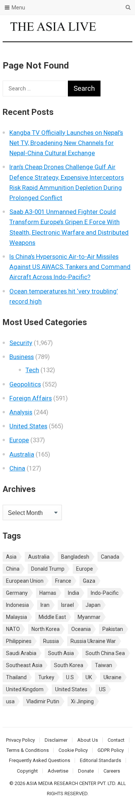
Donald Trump (47, 569)
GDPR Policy (111, 750)
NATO (13, 629)
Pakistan (112, 629)
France (63, 581)
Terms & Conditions (27, 750)
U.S (70, 677)
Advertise (58, 771)
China (17, 468)
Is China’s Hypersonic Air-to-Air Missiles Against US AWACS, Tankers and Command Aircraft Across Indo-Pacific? (69, 267)
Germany (17, 593)
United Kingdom (25, 689)
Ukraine (113, 677)
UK (89, 677)
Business (21, 356)
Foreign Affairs (30, 398)
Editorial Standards (100, 760)
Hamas (47, 593)
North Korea (46, 629)
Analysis (20, 412)
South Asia (61, 653)
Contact (116, 740)
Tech (32, 370)
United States (28, 426)
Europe (19, 440)
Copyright (27, 771)
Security (20, 343)
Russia (51, 641)
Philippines (19, 641)
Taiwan (103, 665)
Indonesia (17, 605)
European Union (25, 581)
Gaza (89, 581)
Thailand (16, 677)
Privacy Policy (20, 740)
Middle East (52, 617)
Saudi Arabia (21, 653)
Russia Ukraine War (93, 641)
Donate (86, 771)
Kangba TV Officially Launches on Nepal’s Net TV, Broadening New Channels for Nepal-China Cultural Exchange (66, 143)
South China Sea (105, 653)
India (73, 593)
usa (10, 701)
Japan (93, 605)
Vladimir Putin (42, 701)
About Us (87, 740)
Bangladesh (75, 557)
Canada (110, 557)
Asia (11, 557)
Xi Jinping (82, 701)
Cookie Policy (73, 750)
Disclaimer (56, 740)
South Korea (68, 665)
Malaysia (16, 617)
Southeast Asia (24, 665)
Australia (21, 454)
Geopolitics (25, 384)
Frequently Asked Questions (39, 760)
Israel (67, 605)
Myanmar (89, 617)
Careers (112, 771)
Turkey (46, 677)
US (102, 689)
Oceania (81, 629)
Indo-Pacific (104, 593)
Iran (45, 605)
